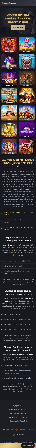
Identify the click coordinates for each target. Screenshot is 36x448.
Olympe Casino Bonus (18, 413)
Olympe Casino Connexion (18, 409)
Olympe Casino (18, 406)
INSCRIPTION (18, 27)
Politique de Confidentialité (18, 421)
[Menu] (33, 3)
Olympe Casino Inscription (18, 417)
